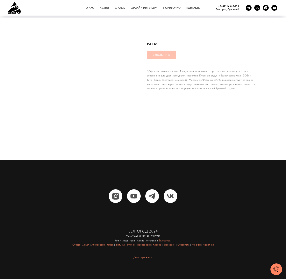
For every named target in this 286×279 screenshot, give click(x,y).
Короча (157, 244)
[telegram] (249, 8)
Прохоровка (144, 244)
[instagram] (266, 8)
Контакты (193, 7)
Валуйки (120, 244)
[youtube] (274, 8)
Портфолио (172, 7)
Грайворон (169, 244)
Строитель (183, 244)
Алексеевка (98, 244)
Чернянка (208, 244)
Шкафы (120, 7)
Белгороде (164, 240)
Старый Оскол (80, 244)
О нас (90, 7)
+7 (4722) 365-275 (228, 6)
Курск (110, 244)
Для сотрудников (143, 257)
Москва (196, 244)
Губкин (131, 244)
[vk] (257, 8)
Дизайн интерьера (144, 7)
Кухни (104, 7)
